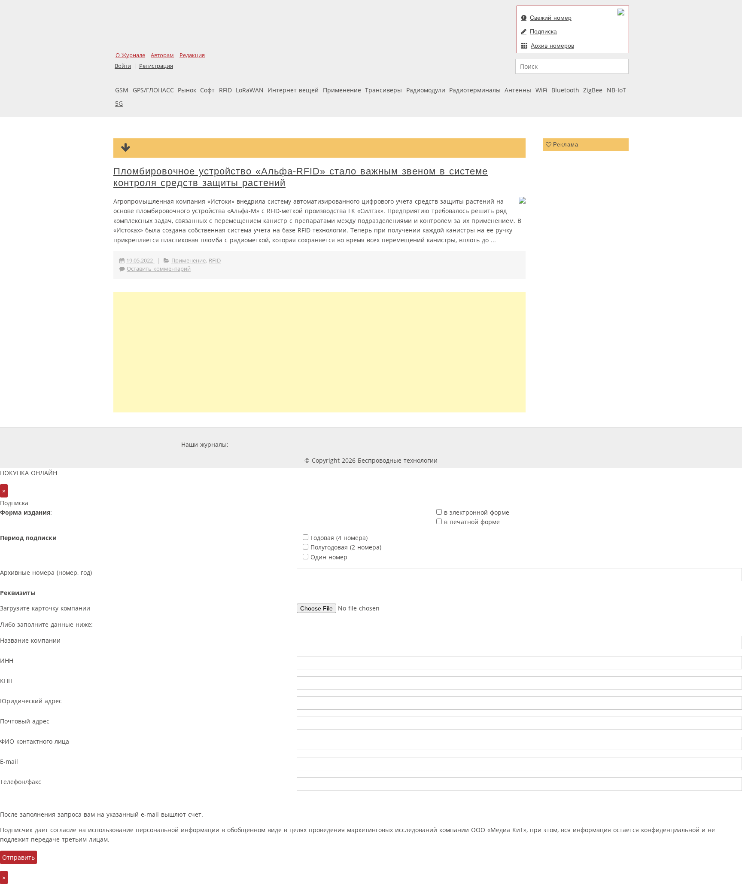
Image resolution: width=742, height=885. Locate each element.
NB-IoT (616, 90)
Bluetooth (565, 90)
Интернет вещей (293, 90)
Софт (207, 90)
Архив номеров (552, 46)
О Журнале (130, 55)
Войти (123, 66)
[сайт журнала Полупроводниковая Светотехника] (480, 444)
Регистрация (156, 66)
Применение (342, 90)
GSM (121, 90)
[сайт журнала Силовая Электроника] (258, 444)
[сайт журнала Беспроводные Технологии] (416, 444)
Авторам (162, 55)
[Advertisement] (319, 352)
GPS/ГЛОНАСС (153, 90)
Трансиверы (383, 90)
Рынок (187, 90)
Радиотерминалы (475, 90)
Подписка (543, 31)
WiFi (541, 90)
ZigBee (592, 90)
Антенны (518, 90)
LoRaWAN (250, 90)
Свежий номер (551, 18)
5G (119, 103)
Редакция (192, 55)
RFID (225, 90)
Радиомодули (425, 90)
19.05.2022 (140, 260)
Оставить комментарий (159, 268)
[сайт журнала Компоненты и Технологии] (363, 444)
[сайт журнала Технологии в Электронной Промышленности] (313, 444)
